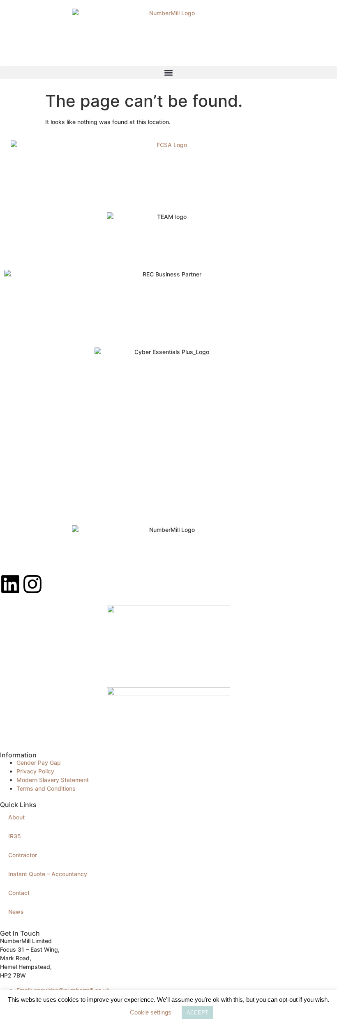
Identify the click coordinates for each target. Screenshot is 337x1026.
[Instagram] (32, 584)
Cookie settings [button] (150, 1012)
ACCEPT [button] (197, 1013)
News (16, 911)
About (16, 817)
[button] (168, 72)
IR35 (14, 836)
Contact (19, 892)
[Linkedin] (10, 584)
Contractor (22, 854)
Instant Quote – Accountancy (47, 873)
